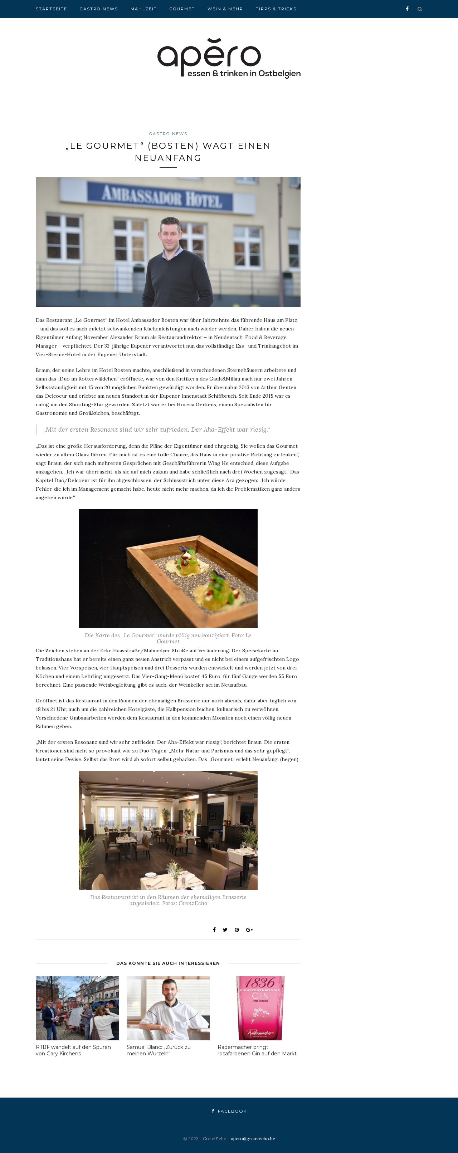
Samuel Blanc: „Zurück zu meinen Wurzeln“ (159, 1050)
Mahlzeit (144, 8)
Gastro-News (99, 8)
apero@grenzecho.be (253, 1138)
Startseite (51, 8)
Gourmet (182, 8)
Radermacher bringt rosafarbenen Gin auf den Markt (257, 1050)
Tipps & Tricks (276, 8)
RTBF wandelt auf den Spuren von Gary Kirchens (73, 1050)
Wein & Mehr (225, 8)
